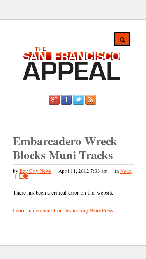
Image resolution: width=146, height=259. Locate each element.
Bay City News (35, 170)
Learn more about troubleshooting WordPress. (63, 210)
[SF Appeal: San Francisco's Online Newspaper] (71, 79)
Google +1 (54, 100)
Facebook (66, 100)
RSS (90, 100)
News (126, 170)
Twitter (78, 100)
